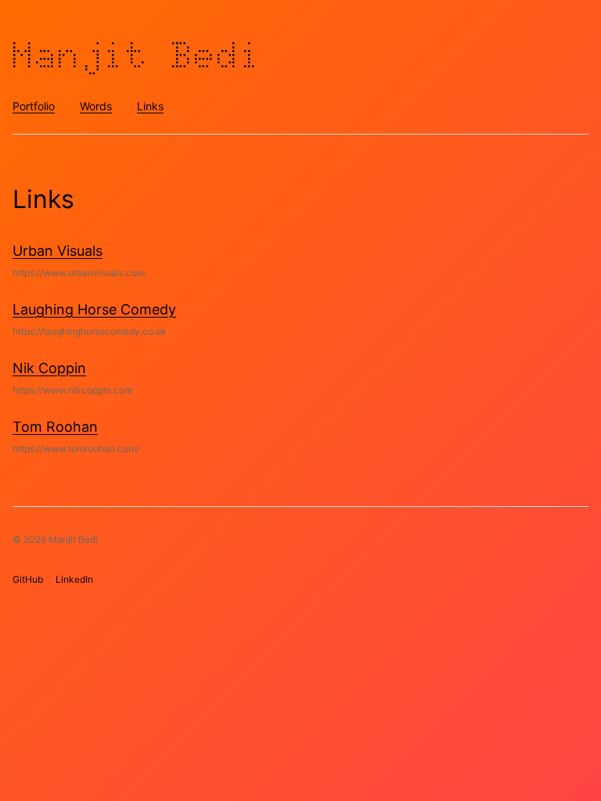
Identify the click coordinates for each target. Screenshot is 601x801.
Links (150, 106)
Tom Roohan (55, 426)
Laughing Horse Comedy (94, 309)
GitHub (28, 579)
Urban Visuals (58, 250)
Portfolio (34, 106)
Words (96, 106)
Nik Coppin (49, 368)
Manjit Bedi (137, 54)
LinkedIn (74, 579)
